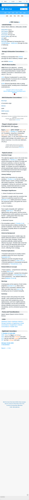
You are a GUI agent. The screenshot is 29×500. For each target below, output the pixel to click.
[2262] (2, 226)
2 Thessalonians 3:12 (19, 275)
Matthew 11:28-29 (10, 278)
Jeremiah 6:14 (11, 286)
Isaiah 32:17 (9, 210)
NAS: (2, 336)
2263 (2, 77)
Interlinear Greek (6, 321)
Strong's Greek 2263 (7, 343)
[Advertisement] (14, 381)
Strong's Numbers (6, 323)
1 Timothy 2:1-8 (11, 179)
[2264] (27, 226)
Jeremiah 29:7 (6, 257)
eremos (21, 56)
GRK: (3, 335)
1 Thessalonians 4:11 (15, 264)
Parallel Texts (14, 326)
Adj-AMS (12, 333)
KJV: (2, 338)
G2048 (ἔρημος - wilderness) (9, 43)
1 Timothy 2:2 (13, 131)
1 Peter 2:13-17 (19, 260)
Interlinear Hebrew (17, 321)
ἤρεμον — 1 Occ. (6, 348)
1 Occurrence (5, 344)
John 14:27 (10, 271)
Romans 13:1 (5, 199)
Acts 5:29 (19, 289)
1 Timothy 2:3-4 (19, 223)
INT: (2, 340)
